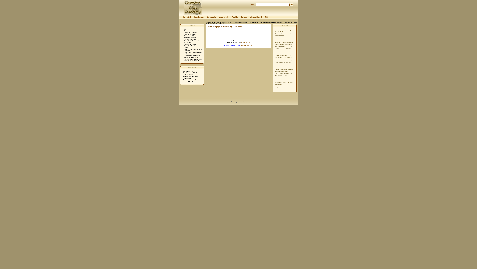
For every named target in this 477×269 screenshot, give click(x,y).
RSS (266, 17)
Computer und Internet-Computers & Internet (191, 31)
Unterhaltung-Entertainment (192, 55)
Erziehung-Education (190, 39)
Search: (252, 4)
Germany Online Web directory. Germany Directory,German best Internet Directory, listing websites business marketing (244, 22)
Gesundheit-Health (189, 46)
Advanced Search (256, 17)
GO (291, 5)
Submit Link (187, 17)
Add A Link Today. (246, 42)
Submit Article (199, 17)
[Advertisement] (235, 36)
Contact (244, 17)
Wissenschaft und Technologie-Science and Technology (193, 59)
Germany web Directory (238, 102)
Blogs (185, 29)
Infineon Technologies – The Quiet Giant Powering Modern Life (283, 57)
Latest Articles (224, 17)
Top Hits (235, 17)
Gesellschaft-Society (190, 44)
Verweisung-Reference (191, 57)
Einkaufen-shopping (291, 22)
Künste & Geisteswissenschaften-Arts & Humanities (193, 49)
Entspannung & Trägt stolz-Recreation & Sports (192, 36)
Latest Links (211, 17)
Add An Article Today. (247, 45)
